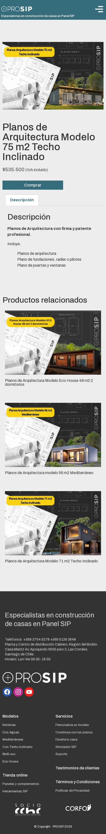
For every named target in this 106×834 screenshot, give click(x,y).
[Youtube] (29, 692)
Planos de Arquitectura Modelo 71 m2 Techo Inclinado (51, 561)
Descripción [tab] (22, 200)
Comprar (32, 185)
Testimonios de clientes (77, 768)
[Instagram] (18, 692)
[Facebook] (7, 692)
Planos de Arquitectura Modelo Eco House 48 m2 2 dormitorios (49, 382)
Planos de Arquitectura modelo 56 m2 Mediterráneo (49, 473)
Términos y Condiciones (77, 782)
